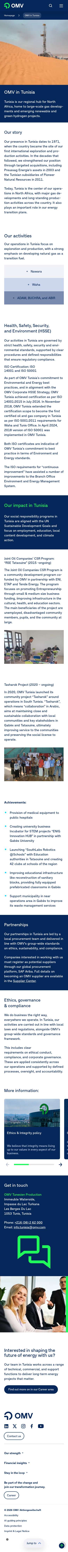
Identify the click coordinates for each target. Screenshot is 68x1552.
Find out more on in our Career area (31, 1389)
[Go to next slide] (60, 1164)
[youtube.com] (41, 1426)
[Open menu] (61, 5)
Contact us (14, 1436)
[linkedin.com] (6, 1426)
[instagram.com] (23, 1426)
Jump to (31, 1543)
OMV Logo (11, 5)
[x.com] (15, 1426)
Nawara (36, 271)
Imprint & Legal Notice (16, 1531)
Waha (36, 285)
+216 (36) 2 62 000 (29, 1222)
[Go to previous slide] (7, 1164)
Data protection (13, 1525)
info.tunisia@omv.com (30, 1227)
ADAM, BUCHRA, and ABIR (36, 298)
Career (11, 1495)
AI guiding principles (15, 1520)
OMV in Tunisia (32, 15)
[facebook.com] (32, 1426)
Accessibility (11, 1515)
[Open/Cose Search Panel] (50, 5)
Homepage (9, 15)
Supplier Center (24, 981)
